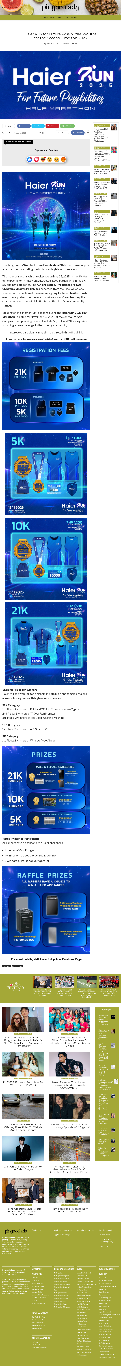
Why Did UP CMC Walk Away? (103, 1141)
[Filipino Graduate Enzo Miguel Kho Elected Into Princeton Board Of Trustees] (114, 258)
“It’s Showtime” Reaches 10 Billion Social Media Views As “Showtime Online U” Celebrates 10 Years (102, 155)
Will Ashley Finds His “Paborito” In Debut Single (101, 233)
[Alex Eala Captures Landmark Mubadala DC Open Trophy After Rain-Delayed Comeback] (87, 982)
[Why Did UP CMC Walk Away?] (113, 1141)
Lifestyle (20, 966)
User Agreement (105, 1230)
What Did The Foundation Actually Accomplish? (103, 1152)
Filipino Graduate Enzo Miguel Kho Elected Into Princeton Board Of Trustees (102, 263)
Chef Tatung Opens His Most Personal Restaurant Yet (103, 1034)
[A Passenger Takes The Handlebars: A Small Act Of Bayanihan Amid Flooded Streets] (114, 243)
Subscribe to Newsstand (86, 1230)
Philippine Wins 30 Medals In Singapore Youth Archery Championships (108, 992)
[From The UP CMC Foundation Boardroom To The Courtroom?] (113, 1115)
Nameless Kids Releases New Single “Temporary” (102, 278)
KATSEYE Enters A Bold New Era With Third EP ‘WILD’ (102, 171)
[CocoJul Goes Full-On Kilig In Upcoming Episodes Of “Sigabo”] (114, 213)
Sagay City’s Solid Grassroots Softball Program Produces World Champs (64, 992)
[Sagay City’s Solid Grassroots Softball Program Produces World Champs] (64, 982)
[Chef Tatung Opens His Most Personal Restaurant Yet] (113, 1031)
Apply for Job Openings (63, 1230)
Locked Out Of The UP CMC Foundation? (103, 1131)
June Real (50, 44)
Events (14, 966)
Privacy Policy (104, 1235)
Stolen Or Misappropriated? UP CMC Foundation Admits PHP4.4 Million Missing (105, 1084)
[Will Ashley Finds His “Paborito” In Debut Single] (114, 230)
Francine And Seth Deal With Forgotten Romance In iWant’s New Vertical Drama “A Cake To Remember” (101, 135)
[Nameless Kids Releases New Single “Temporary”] (114, 275)
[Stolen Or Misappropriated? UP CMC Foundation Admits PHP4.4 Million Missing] (116, 1081)
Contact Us (36, 1230)
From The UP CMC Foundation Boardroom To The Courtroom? (104, 1118)
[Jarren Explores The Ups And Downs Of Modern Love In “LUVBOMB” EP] (114, 181)
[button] (116, 8)
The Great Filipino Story (100, 256)
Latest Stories (6, 966)
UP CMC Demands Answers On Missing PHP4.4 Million (103, 1070)
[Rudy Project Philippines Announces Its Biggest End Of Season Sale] (113, 1017)
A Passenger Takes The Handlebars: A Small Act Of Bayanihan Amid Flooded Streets (102, 247)
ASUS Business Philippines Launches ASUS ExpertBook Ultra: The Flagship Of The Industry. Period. (103, 1052)
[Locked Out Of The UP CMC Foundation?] (113, 1130)
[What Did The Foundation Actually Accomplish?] (113, 1149)
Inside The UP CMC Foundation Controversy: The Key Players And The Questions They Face (103, 1102)
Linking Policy (104, 1246)
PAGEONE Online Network (99, 125)
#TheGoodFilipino (100, 194)
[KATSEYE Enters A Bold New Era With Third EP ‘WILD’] (114, 168)
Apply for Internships (62, 1235)
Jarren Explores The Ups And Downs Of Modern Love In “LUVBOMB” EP (102, 185)
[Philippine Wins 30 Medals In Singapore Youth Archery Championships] (109, 982)
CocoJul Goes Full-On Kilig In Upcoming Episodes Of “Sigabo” (101, 218)
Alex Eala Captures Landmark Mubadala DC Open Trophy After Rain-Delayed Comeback (87, 993)
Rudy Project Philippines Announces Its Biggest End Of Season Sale (103, 1020)
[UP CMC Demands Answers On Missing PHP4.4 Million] (113, 1067)
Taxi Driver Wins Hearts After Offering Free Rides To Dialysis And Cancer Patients (100, 201)
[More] (87, 132)
